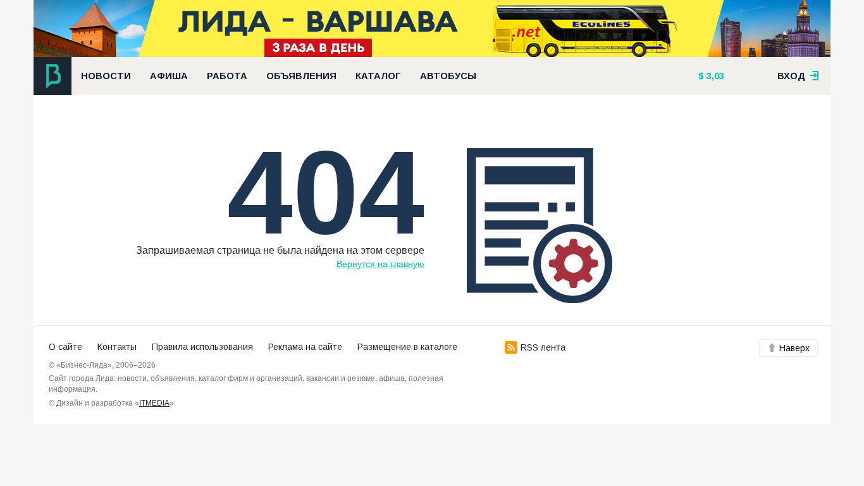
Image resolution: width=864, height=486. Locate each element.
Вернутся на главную (380, 264)
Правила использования (202, 347)
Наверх (794, 348)
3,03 (714, 76)
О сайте (65, 347)
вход (792, 76)
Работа (227, 76)
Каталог (378, 76)
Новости (106, 76)
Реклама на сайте (305, 347)
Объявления (301, 76)
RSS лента (543, 347)
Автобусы (448, 76)
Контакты (117, 347)
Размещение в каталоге (407, 347)
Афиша (169, 76)
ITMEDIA (154, 403)
